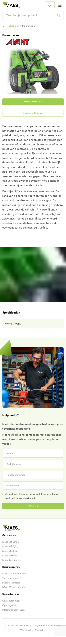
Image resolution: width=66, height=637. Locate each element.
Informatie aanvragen (13, 610)
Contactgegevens (11, 601)
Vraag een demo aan (33, 113)
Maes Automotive (11, 560)
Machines (13, 26)
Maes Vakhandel (10, 542)
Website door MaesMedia (33, 630)
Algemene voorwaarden (47, 625)
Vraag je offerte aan (33, 102)
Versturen (33, 506)
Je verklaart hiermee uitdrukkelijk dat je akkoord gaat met (31, 496)
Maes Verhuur (9, 556)
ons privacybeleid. (25, 498)
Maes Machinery (11, 551)
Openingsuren (9, 605)
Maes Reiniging (10, 546)
